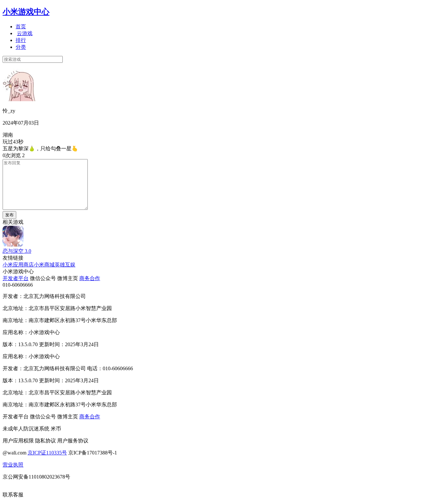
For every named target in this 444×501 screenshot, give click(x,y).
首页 (21, 26)
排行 (21, 40)
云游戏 (25, 33)
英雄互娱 (65, 264)
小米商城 (44, 264)
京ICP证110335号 (47, 452)
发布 (9, 214)
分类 (21, 47)
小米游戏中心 (26, 11)
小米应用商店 (18, 264)
